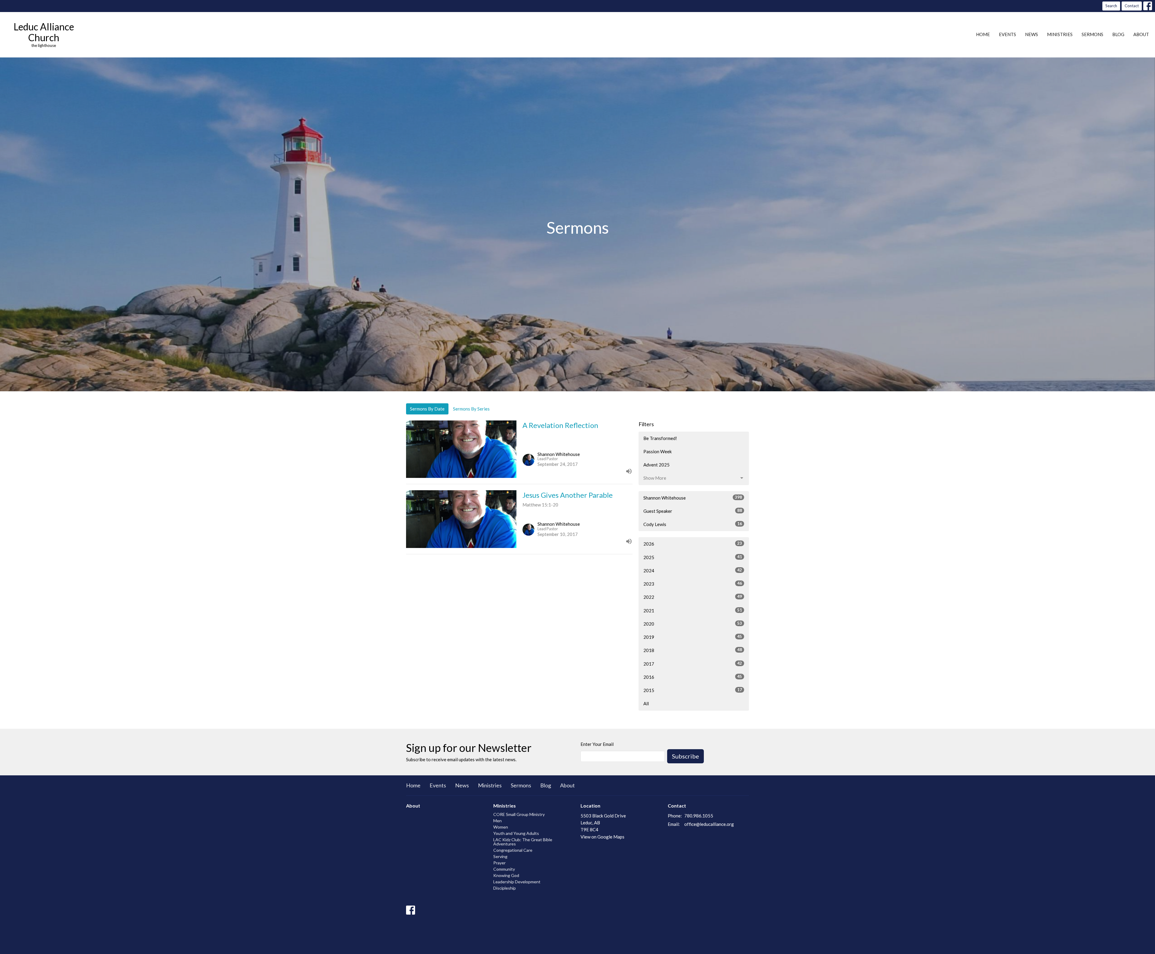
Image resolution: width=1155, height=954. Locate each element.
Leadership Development (517, 881)
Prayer (499, 862)
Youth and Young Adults (516, 833)
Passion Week (657, 451)
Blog (1118, 34)
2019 (692, 637)
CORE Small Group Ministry (519, 814)
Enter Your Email (597, 744)
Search (1111, 5)
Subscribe (685, 756)
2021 (692, 610)
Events (1007, 34)
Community (504, 869)
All (646, 703)
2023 (692, 583)
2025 (692, 557)
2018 (692, 650)
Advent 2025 (656, 464)
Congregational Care (512, 850)
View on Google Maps (602, 836)
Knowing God (506, 875)
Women (500, 826)
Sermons (1092, 34)
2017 (692, 663)
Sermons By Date (427, 408)
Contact (1132, 5)
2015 (692, 690)
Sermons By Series (471, 408)
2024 (692, 570)
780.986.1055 (698, 815)
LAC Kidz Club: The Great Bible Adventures (522, 841)
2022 (692, 597)
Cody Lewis (692, 524)
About (1141, 34)
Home (983, 34)
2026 (692, 543)
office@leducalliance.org (709, 824)
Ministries (1060, 34)
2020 (692, 623)
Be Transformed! (660, 438)
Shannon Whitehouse (692, 497)
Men (497, 820)
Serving (500, 856)
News (1031, 34)
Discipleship (504, 888)
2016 (692, 677)
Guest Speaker (692, 511)
